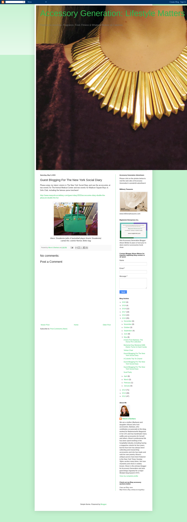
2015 (124, 318)
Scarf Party (128, 372)
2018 (124, 309)
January (127, 386)
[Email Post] (72, 247)
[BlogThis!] (79, 247)
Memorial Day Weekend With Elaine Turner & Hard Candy (135, 346)
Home (76, 325)
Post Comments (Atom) (58, 329)
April (126, 376)
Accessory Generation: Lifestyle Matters (112, 13)
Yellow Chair (128, 350)
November (128, 324)
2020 (124, 302)
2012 (124, 396)
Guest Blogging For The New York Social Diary (134, 354)
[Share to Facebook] (84, 247)
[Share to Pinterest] (86, 247)
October (127, 327)
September (128, 331)
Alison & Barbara (129, 419)
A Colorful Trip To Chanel (133, 359)
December (128, 321)
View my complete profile (129, 476)
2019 (124, 305)
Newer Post (45, 325)
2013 (124, 393)
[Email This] (76, 247)
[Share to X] (81, 247)
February (127, 383)
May (125, 337)
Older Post (107, 325)
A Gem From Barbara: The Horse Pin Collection (133, 341)
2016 (124, 315)
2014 (124, 390)
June (126, 334)
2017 (124, 312)
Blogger (103, 504)
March (126, 379)
